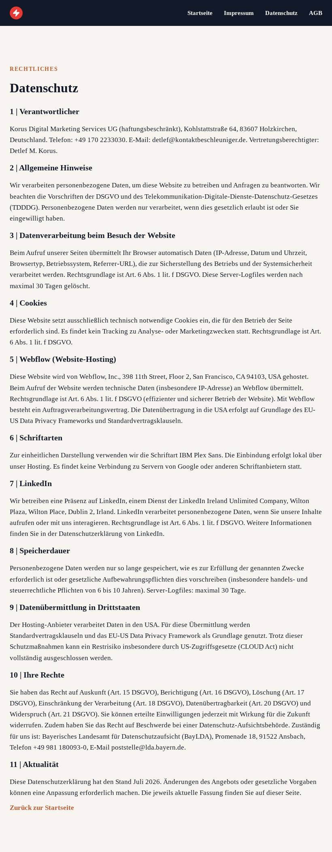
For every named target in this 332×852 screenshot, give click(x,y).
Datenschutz (281, 13)
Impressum (239, 13)
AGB (315, 13)
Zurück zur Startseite (42, 808)
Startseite (200, 13)
